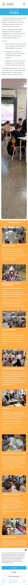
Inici (11, 10)
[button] (25, 550)
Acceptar (14, 568)
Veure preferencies (14, 576)
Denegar (14, 572)
